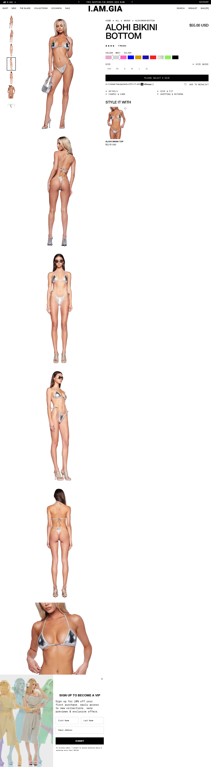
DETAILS (113, 91)
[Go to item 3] (11, 50)
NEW (14, 8)
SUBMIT (79, 741)
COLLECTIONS (41, 8)
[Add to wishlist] (125, 108)
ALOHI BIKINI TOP (114, 142)
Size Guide (202, 64)
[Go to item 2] (11, 36)
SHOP (5, 8)
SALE (67, 8)
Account (204, 2)
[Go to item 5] (11, 78)
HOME (108, 21)
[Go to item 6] (11, 92)
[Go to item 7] (11, 106)
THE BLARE (25, 8)
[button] (116, 46)
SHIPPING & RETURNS (171, 94)
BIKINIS (127, 21)
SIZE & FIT (166, 91)
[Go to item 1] (11, 22)
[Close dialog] (102, 679)
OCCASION (56, 8)
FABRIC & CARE (117, 94)
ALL (117, 21)
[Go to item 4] (11, 63)
